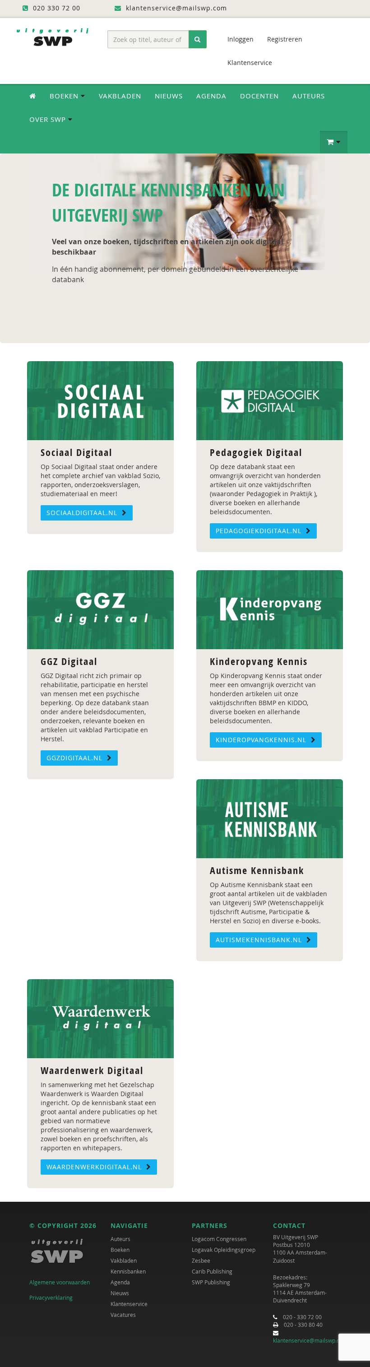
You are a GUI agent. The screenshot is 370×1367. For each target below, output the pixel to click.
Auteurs (308, 95)
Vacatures (123, 1314)
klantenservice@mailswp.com (310, 1340)
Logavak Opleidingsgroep (223, 1249)
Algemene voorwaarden (59, 1282)
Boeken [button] (65, 95)
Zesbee (201, 1260)
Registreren (284, 39)
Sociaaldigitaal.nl (83, 512)
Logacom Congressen (219, 1238)
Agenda (211, 95)
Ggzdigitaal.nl (75, 757)
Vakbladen (120, 95)
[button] (333, 142)
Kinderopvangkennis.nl (262, 739)
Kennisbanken (128, 1271)
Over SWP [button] (48, 119)
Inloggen (240, 39)
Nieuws (169, 95)
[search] (198, 39)
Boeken (120, 1249)
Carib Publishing (212, 1271)
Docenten (259, 95)
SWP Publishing (211, 1282)
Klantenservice (249, 62)
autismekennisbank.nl (260, 939)
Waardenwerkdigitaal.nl (95, 1166)
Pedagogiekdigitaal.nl (260, 530)
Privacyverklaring (51, 1297)
